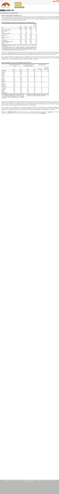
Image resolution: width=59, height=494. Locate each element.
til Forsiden (18, 5)
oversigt (2, 10)
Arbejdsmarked (19, 7)
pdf (13, 10)
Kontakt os (18, 3)
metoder (8, 10)
